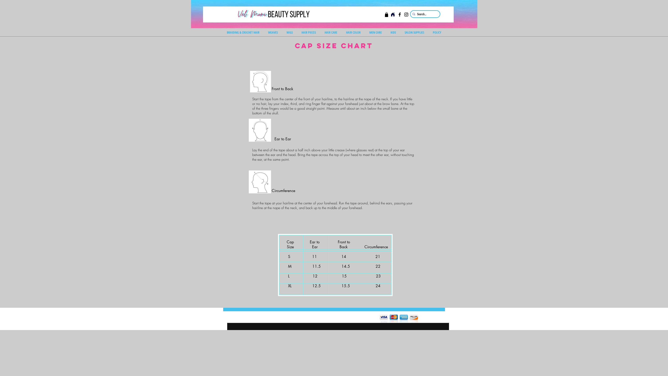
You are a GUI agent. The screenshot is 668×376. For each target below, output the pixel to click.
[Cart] (386, 14)
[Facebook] (399, 14)
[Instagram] (406, 14)
